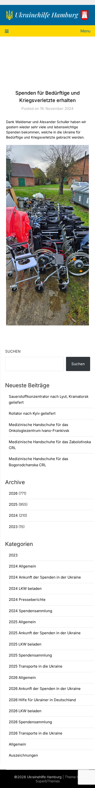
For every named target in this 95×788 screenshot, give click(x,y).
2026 (13, 493)
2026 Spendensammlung (30, 722)
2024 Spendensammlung (30, 610)
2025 (13, 504)
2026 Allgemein (22, 677)
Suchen (12, 351)
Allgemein (17, 744)
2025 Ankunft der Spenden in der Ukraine (45, 633)
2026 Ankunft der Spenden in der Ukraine (45, 688)
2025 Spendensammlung (30, 655)
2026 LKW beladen (25, 711)
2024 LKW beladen (25, 588)
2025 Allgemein (22, 622)
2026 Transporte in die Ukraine (35, 733)
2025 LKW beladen (25, 644)
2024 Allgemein (22, 566)
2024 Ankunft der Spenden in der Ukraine (45, 577)
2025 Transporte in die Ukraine (35, 666)
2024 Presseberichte (27, 599)
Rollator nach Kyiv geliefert (32, 413)
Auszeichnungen (23, 755)
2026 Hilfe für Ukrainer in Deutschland (42, 700)
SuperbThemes (48, 781)
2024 (13, 515)
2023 (13, 526)
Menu (85, 30)
